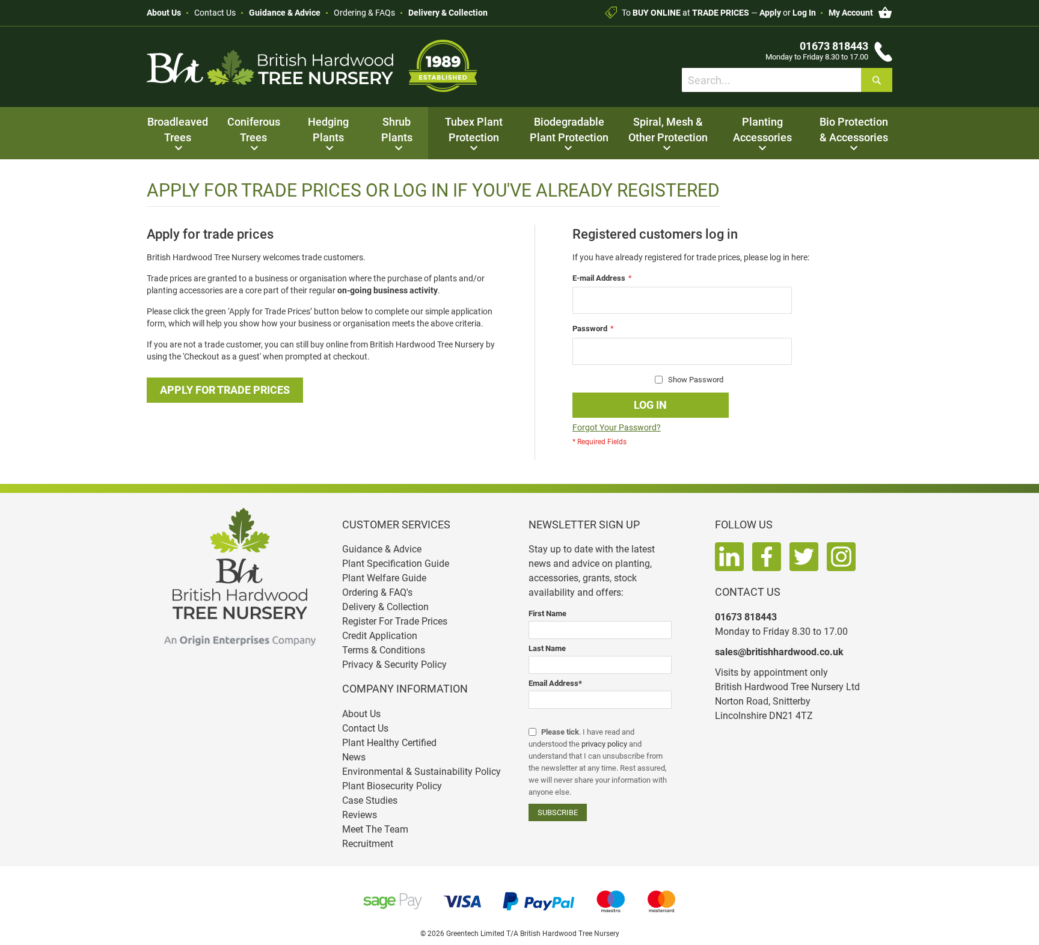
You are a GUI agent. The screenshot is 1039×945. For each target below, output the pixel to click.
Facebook (766, 556)
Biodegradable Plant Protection (569, 129)
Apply (770, 12)
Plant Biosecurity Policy (392, 786)
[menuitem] (177, 133)
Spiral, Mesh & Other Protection (668, 129)
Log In (804, 12)
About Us (164, 12)
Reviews (359, 815)
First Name (547, 613)
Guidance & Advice (284, 12)
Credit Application (379, 635)
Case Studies (369, 800)
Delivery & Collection (448, 12)
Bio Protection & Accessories (854, 129)
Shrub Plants (396, 129)
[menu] (519, 133)
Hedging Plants (328, 129)
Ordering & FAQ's (377, 592)
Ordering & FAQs (364, 12)
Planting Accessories (762, 129)
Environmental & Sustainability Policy (421, 771)
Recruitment (367, 843)
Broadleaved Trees (177, 129)
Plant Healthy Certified (389, 742)
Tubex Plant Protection (474, 129)
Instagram (841, 556)
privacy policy (604, 743)
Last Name (547, 648)
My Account (851, 12)
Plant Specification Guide (395, 563)
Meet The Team (375, 829)
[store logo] (312, 66)
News (354, 757)
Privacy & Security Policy (394, 664)
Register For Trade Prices (394, 621)
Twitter (803, 556)
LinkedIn (729, 556)
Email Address (555, 683)
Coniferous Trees (253, 129)
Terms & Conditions (383, 650)
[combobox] (787, 80)
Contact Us (215, 12)
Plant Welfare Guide (384, 578)
